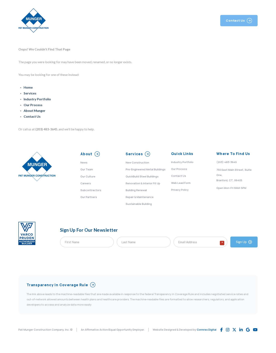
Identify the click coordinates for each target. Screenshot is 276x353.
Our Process (33, 105)
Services (30, 93)
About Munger (34, 110)
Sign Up (241, 242)
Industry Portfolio (37, 99)
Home (28, 87)
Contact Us (32, 116)
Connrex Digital (206, 329)
